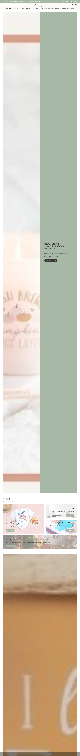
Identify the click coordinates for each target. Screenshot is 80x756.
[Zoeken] (19, 5)
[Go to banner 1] (23, 519)
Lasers (33, 8)
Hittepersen (27, 8)
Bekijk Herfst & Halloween (51, 260)
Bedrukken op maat (64, 8)
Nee (50, 753)
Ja (44, 753)
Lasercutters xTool (11, 545)
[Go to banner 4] (40, 542)
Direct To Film (10, 530)
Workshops (72, 8)
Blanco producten (39, 8)
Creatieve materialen (48, 8)
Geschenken (56, 8)
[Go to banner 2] (61, 511)
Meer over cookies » (57, 753)
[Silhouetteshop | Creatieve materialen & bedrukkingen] (40, 5)
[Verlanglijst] (72, 5)
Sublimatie (22, 8)
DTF (18, 8)
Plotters (10, 8)
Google (75, 1)
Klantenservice (65, 1)
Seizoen (6, 8)
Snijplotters (69, 514)
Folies (14, 8)
